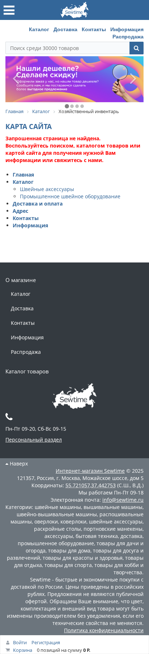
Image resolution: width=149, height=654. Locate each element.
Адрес (20, 210)
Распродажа (128, 36)
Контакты (94, 29)
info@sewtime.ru (123, 499)
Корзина (22, 650)
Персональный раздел (33, 439)
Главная (23, 174)
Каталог (39, 29)
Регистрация (45, 642)
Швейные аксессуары (47, 189)
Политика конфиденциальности (104, 630)
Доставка (65, 29)
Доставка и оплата (38, 203)
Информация (127, 29)
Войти (20, 642)
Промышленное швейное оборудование (70, 196)
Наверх (18, 463)
